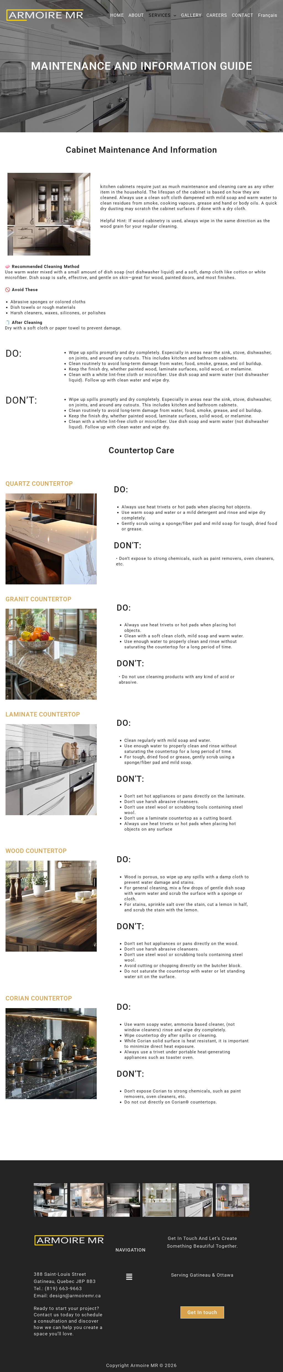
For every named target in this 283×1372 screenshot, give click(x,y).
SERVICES (160, 15)
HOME (117, 15)
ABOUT (136, 15)
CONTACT (242, 15)
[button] (173, 15)
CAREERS (216, 15)
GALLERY (191, 15)
